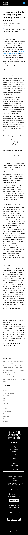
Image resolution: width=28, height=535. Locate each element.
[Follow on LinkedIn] (15, 519)
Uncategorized (6, 25)
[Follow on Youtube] (19, 519)
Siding (4, 413)
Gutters (5, 401)
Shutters (14, 456)
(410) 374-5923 (15, 494)
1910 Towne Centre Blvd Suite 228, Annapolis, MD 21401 (14, 484)
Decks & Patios (14, 465)
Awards (5, 390)
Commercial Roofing (8, 393)
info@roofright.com (15, 496)
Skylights (14, 451)
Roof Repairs (6, 406)
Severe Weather (7, 411)
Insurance (5, 403)
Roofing (5, 408)
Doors (14, 461)
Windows (5, 421)
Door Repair (6, 398)
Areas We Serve (7, 388)
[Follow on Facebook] (8, 519)
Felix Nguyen (7, 23)
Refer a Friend (14, 500)
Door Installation (7, 395)
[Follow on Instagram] (12, 519)
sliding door (6, 416)
